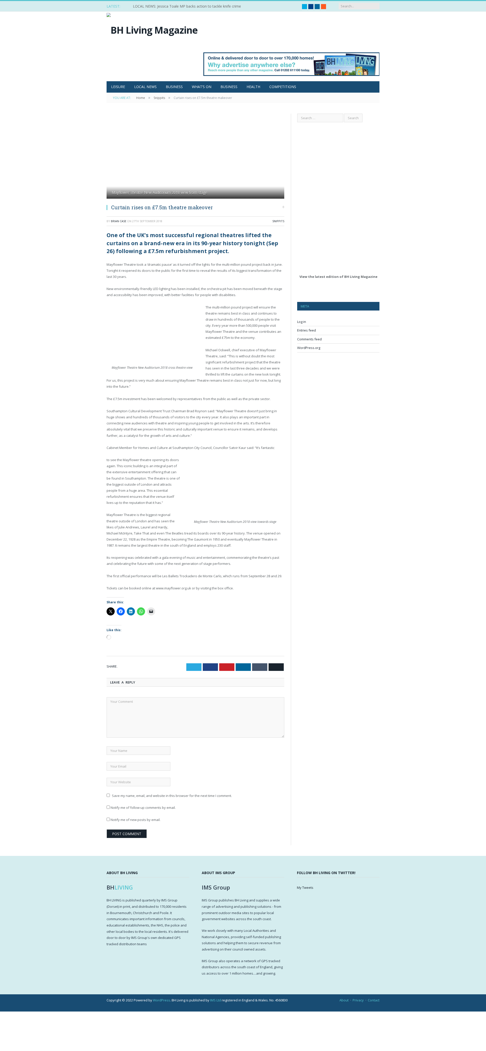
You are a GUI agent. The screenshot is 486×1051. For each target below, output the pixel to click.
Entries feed (306, 330)
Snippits (278, 221)
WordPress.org (308, 347)
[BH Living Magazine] (152, 28)
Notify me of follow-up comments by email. (143, 807)
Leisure (118, 86)
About (344, 1000)
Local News (145, 86)
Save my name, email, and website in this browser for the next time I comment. (172, 795)
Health (253, 86)
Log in (301, 321)
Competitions (282, 86)
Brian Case (118, 221)
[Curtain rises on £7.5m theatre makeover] (195, 157)
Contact (373, 1000)
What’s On (201, 86)
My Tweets (305, 887)
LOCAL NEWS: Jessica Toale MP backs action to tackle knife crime (187, 6)
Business (174, 86)
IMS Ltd (215, 1000)
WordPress (161, 1000)
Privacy (358, 1000)
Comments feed (309, 339)
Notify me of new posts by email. (135, 819)
